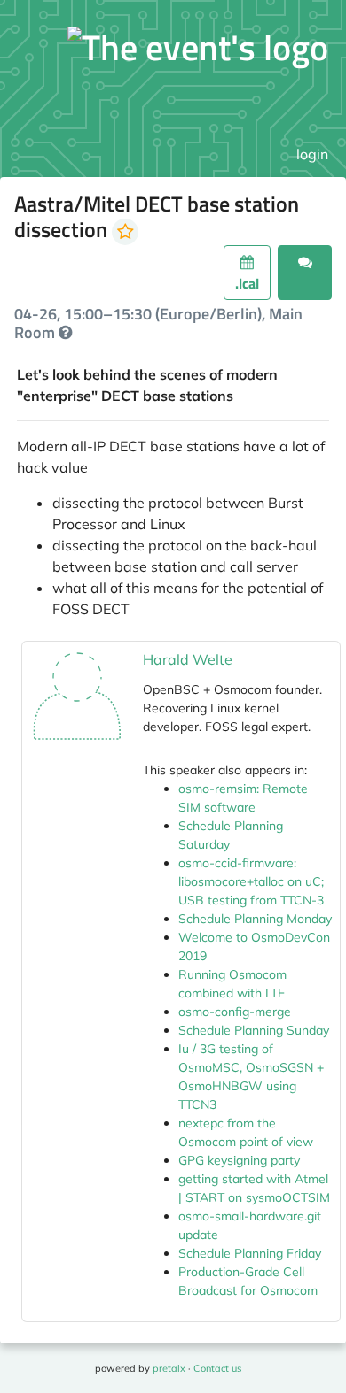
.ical (247, 283)
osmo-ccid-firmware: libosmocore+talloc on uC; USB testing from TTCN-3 (251, 881)
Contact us (217, 1368)
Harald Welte (187, 659)
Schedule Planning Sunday (253, 1030)
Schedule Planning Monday (255, 919)
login (312, 154)
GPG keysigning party (239, 1160)
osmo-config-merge (234, 1012)
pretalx (169, 1368)
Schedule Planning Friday (249, 1253)
